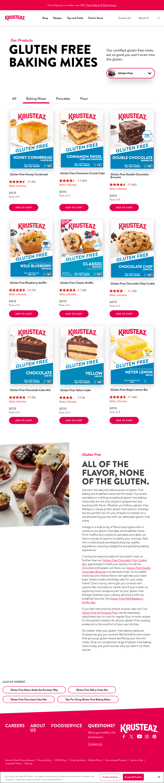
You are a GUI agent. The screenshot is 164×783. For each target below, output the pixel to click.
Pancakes (63, 98)
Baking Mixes (36, 98)
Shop (45, 18)
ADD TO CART (23, 207)
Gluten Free (125, 73)
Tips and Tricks (75, 18)
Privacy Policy (44, 760)
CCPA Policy (60, 760)
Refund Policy (95, 760)
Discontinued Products (116, 760)
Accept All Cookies (133, 776)
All (14, 98)
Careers (15, 725)
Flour (84, 98)
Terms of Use (136, 760)
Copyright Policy (13, 763)
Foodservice (66, 725)
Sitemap (29, 763)
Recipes (57, 18)
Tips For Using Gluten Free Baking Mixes (88, 699)
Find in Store (95, 18)
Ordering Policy (77, 760)
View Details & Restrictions (101, 5)
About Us (144, 18)
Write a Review (17, 186)
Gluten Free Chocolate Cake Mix (29, 699)
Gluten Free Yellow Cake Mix (92, 690)
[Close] (158, 776)
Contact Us (124, 18)
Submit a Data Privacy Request (19, 760)
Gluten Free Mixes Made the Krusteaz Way (34, 690)
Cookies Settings (110, 776)
